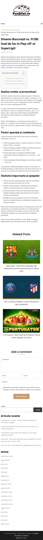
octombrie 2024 (6, 500)
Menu (3, 24)
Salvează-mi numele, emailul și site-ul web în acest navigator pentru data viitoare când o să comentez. (22, 388)
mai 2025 (4, 472)
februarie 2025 (6, 484)
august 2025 (5, 460)
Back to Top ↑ (21, 538)
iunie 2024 (4, 516)
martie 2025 (5, 480)
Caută (3, 406)
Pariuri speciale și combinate (14, 81)
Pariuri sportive (12, 30)
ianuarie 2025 (5, 488)
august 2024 (5, 508)
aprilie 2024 (5, 524)
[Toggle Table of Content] (22, 73)
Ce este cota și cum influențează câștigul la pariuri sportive (21, 445)
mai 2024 (4, 520)
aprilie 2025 (5, 476)
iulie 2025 (4, 464)
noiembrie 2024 (6, 496)
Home (3, 30)
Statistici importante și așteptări (15, 83)
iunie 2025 (4, 468)
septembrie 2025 (7, 456)
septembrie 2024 (7, 504)
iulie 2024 (4, 512)
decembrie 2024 (6, 492)
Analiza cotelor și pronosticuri (15, 78)
